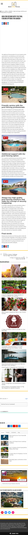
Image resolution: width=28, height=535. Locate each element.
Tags (19, 432)
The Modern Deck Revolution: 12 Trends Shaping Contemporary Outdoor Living (12, 347)
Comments (13, 432)
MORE (6, 11)
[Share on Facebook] (2, 23)
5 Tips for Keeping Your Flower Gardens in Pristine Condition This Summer (12, 295)
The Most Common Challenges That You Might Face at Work (10, 254)
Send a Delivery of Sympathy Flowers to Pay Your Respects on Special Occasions (13, 387)
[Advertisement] (14, 40)
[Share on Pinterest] (6, 23)
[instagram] (19, 426)
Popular (7, 432)
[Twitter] (11, 426)
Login (26, 398)
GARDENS (10, 11)
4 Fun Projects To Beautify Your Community (13, 367)
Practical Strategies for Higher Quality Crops (13, 279)
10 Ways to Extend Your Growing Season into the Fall (17, 258)
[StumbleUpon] (17, 426)
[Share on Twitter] (4, 23)
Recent (2, 432)
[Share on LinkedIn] (8, 23)
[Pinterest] (14, 426)
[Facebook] (8, 426)
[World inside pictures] (14, 4)
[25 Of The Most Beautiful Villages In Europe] (12, 499)
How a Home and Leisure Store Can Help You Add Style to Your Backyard (13, 364)
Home (2, 11)
